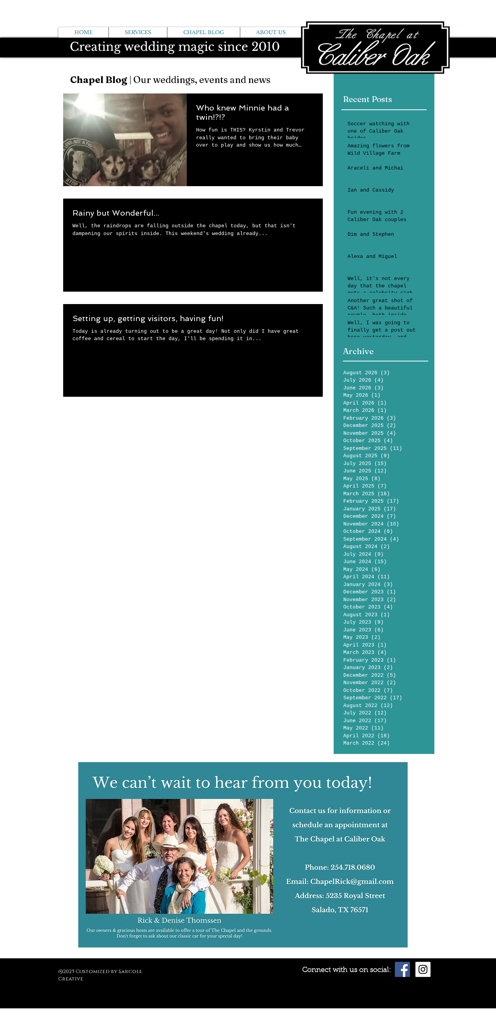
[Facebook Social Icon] (402, 969)
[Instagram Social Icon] (423, 969)
